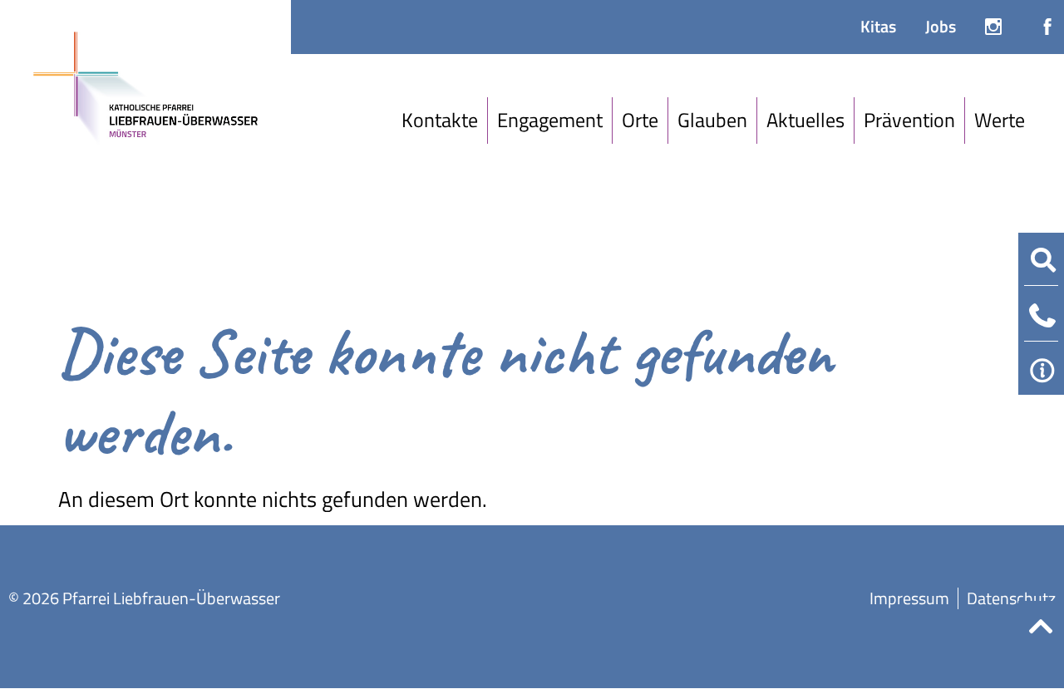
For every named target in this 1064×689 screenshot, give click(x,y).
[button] (440, 120)
